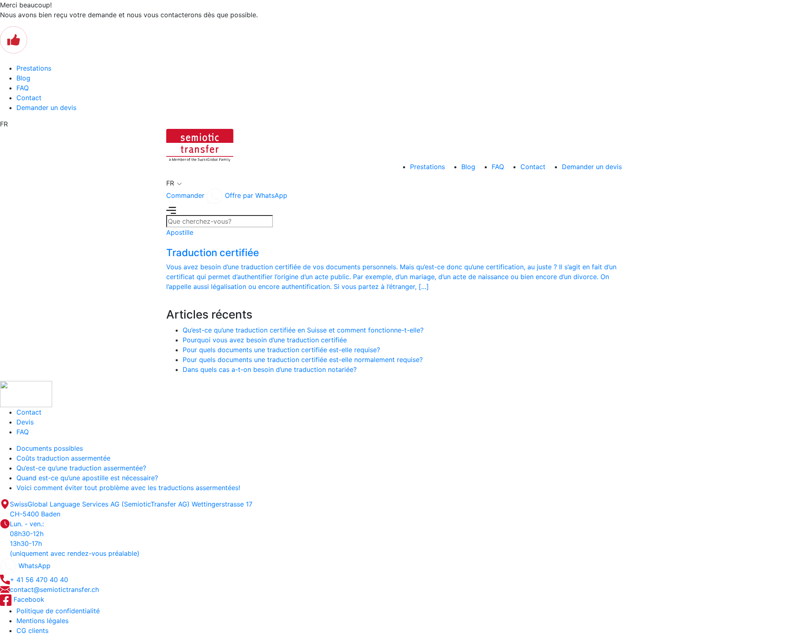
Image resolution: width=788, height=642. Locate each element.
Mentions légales (42, 621)
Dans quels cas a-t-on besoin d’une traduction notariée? (270, 369)
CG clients (32, 630)
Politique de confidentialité (58, 611)
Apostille (179, 232)
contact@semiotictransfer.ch (54, 589)
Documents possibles (49, 448)
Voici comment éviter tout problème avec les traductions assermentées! (128, 488)
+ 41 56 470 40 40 (39, 580)
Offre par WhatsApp (255, 195)
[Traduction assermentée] (200, 144)
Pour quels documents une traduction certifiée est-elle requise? (281, 350)
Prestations (33, 68)
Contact (28, 98)
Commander (185, 195)
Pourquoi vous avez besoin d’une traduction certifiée (265, 340)
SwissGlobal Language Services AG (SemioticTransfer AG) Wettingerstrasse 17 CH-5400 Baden (131, 509)
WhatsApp (33, 566)
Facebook (27, 599)
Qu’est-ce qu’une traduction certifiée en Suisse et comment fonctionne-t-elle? (303, 330)
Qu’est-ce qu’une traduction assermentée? (81, 468)
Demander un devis (46, 107)
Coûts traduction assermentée (63, 458)
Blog (23, 78)
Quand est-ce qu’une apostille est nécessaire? (87, 478)
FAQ (22, 88)
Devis (25, 422)
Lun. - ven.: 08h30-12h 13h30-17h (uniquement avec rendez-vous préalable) (75, 538)
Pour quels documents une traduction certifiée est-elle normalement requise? (303, 359)
